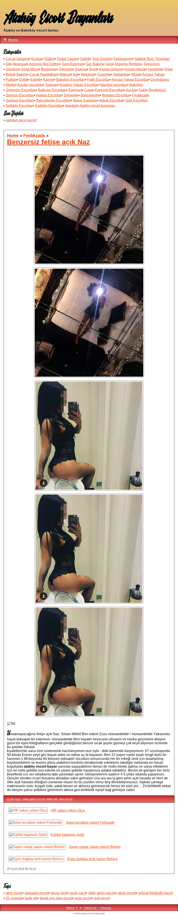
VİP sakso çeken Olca (68, 810)
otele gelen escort (34, 799)
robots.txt (90, 907)
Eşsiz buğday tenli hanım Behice (92, 859)
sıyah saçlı (14, 799)
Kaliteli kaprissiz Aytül (67, 835)
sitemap (105, 907)
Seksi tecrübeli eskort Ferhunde (90, 822)
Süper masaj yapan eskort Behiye (95, 847)
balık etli (52, 799)
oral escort (65, 799)
